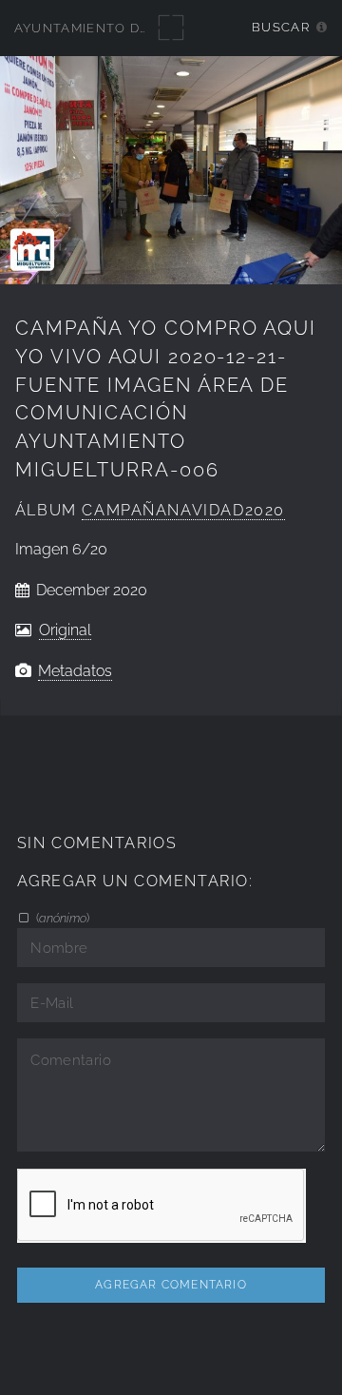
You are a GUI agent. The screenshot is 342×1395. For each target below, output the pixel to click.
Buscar (281, 27)
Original (65, 630)
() (61, 917)
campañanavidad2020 (183, 510)
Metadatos (75, 671)
